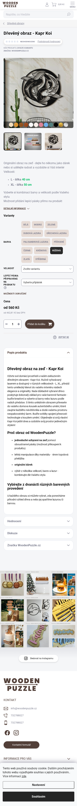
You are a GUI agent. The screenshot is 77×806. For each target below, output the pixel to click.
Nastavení (38, 785)
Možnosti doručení (15, 293)
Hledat (69, 14)
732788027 (17, 715)
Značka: (16, 51)
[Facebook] (7, 732)
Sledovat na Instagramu (41, 658)
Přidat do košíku (36, 324)
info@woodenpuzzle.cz (24, 708)
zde (24, 776)
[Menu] (72, 4)
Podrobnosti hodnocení (49, 41)
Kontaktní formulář (21, 745)
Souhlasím (38, 796)
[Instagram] (16, 732)
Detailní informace (15, 208)
